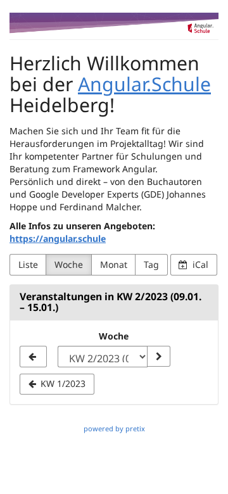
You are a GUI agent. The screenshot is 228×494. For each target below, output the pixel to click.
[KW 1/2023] (33, 356)
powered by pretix (114, 428)
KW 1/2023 (62, 383)
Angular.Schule (144, 84)
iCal (199, 264)
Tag (151, 264)
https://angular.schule (58, 238)
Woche (68, 264)
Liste (28, 264)
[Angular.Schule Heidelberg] (114, 23)
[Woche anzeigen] (158, 356)
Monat (113, 264)
